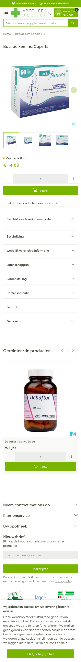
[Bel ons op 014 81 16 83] (50, 13)
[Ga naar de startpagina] (28, 12)
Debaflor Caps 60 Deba (20, 441)
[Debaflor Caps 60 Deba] (40, 400)
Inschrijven (40, 568)
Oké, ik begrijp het (40, 654)
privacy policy (63, 581)
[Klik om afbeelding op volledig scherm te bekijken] (40, 90)
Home (7, 34)
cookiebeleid (58, 642)
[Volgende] (74, 90)
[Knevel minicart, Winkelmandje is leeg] (58, 12)
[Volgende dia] (73, 350)
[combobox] (35, 23)
